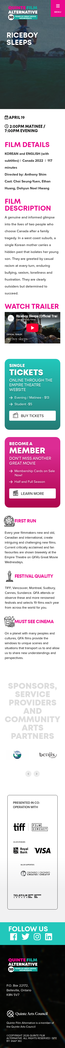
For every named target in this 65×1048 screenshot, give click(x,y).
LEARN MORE (33, 493)
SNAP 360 (16, 1041)
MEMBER (28, 451)
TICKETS (27, 373)
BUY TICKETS (33, 416)
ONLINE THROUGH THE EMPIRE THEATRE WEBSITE (31, 385)
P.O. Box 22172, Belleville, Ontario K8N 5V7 (18, 990)
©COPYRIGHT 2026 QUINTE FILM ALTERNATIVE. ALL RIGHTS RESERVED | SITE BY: (31, 1038)
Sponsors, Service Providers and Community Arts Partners (32, 711)
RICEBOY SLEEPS (22, 39)
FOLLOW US (28, 929)
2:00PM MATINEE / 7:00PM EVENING (25, 128)
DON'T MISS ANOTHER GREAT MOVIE (31, 460)
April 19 (16, 118)
